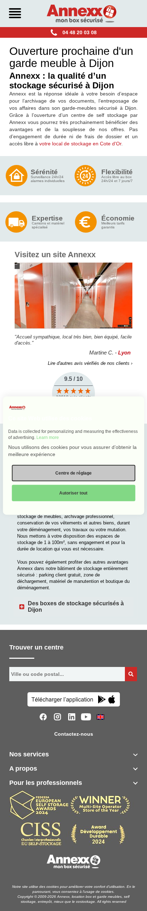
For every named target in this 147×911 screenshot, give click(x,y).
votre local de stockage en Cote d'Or (80, 143)
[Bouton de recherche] (131, 674)
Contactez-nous (73, 734)
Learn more (47, 437)
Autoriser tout (73, 493)
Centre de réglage (73, 473)
